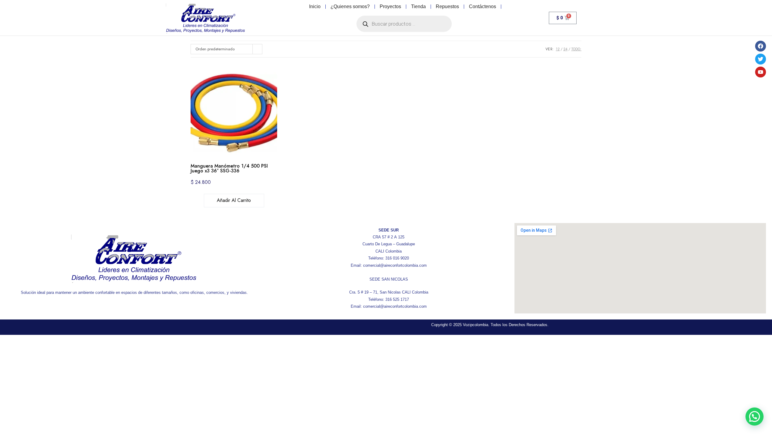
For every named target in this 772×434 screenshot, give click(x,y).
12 (558, 49)
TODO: (576, 49)
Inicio (315, 6)
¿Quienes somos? (350, 6)
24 (565, 49)
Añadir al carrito (234, 200)
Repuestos (447, 6)
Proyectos (390, 6)
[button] (754, 416)
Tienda (418, 6)
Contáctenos (482, 6)
